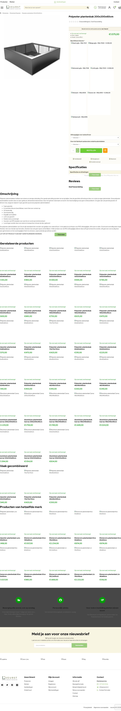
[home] (0, 13)
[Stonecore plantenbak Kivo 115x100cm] (60, 522)
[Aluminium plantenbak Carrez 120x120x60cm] (35, 440)
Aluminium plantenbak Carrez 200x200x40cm (33, 421)
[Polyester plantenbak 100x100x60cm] (85, 294)
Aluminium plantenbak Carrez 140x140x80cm (58, 421)
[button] (91, 150)
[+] (77, 149)
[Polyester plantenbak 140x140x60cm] (35, 258)
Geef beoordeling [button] (96, 22)
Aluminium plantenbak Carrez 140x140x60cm (83, 421)
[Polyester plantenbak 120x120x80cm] (85, 258)
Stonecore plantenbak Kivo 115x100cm (60, 539)
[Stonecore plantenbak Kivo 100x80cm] (35, 522)
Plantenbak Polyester (15, 13)
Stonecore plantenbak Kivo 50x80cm (85, 539)
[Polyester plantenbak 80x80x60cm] (35, 331)
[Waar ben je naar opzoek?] (88, 7)
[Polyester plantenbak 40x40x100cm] (85, 367)
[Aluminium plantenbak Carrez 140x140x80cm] (60, 403)
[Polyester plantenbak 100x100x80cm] (60, 294)
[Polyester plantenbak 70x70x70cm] (60, 331)
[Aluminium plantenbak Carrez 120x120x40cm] (60, 440)
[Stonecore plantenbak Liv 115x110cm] (85, 558)
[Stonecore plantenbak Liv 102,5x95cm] (60, 558)
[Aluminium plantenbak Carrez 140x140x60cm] (85, 403)
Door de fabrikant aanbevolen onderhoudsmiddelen (88, 141)
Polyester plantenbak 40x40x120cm (57, 384)
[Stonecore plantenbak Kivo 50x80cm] (85, 522)
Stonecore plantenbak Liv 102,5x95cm (59, 575)
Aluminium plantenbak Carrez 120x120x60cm (33, 457)
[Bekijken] (119, 7)
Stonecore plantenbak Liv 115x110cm (84, 575)
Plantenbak (5, 13)
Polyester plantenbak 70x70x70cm (57, 348)
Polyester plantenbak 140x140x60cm (32, 275)
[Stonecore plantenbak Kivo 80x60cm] (35, 558)
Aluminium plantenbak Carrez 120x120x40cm (58, 457)
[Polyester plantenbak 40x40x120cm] (60, 367)
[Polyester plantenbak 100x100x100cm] (35, 294)
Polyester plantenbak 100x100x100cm (32, 312)
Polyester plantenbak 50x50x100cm (32, 384)
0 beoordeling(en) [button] (84, 22)
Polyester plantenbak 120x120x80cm (82, 275)
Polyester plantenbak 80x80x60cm (32, 348)
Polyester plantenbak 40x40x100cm (82, 384)
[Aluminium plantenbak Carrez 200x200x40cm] (35, 403)
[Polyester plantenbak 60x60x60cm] (85, 331)
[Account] (109, 7)
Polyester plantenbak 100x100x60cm (82, 312)
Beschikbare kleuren (77, 41)
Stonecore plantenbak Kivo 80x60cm (35, 575)
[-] (77, 151)
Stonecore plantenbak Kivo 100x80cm (35, 539)
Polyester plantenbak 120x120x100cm (57, 275)
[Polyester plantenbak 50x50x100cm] (35, 367)
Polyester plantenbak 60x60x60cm (82, 348)
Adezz (77, 35)
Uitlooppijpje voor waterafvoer (81, 135)
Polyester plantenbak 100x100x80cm (57, 312)
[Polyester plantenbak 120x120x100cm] (60, 258)
